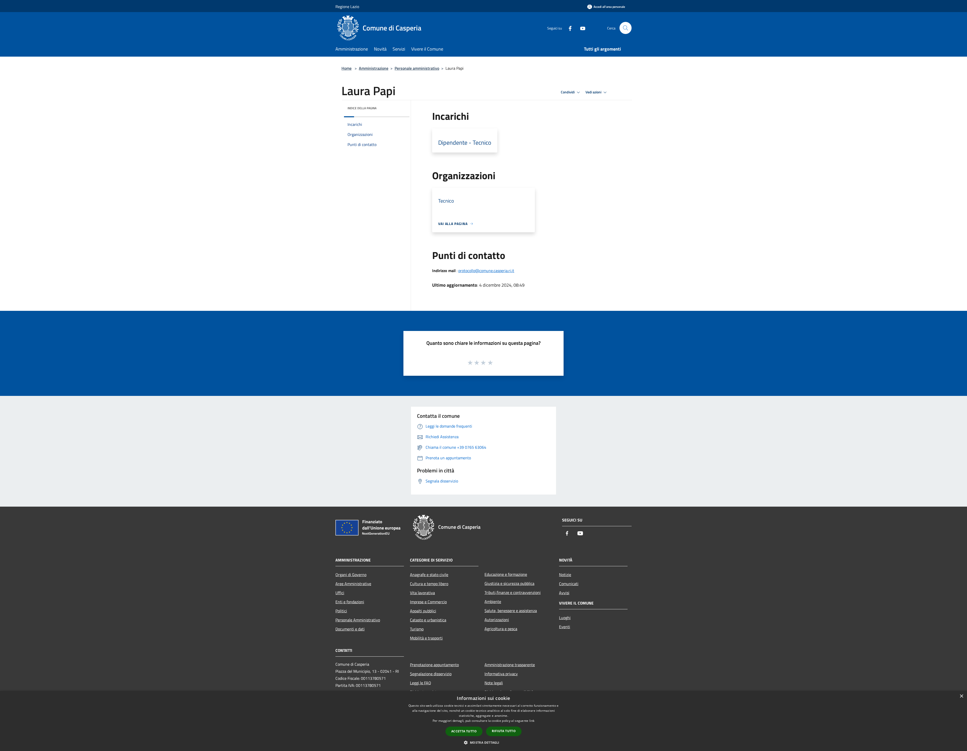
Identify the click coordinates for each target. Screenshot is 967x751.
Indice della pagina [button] (362, 108)
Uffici (339, 593)
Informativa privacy (501, 674)
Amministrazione (373, 68)
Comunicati (568, 584)
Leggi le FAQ (420, 683)
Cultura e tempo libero (429, 584)
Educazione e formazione (506, 574)
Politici (341, 611)
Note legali (494, 683)
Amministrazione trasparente (510, 665)
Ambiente (493, 601)
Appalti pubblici (423, 611)
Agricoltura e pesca (501, 629)
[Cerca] (625, 28)
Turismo (417, 629)
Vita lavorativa (422, 593)
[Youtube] (581, 27)
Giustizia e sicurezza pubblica (509, 583)
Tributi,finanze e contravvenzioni (513, 592)
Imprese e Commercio (428, 602)
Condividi (568, 92)
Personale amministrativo (417, 68)
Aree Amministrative (353, 584)
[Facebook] (568, 27)
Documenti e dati (350, 629)
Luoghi (565, 618)
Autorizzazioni (497, 620)
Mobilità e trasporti (426, 638)
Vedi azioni (593, 92)
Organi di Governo (350, 575)
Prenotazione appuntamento (434, 665)
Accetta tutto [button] (464, 731)
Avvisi (564, 593)
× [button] (961, 696)
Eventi (564, 627)
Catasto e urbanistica (428, 620)
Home (346, 68)
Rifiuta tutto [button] (504, 731)
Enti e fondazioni (349, 602)
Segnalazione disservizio (431, 674)
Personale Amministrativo (357, 620)
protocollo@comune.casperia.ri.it (486, 271)
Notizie (565, 575)
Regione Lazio (347, 7)
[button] (483, 742)
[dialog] (483, 721)
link (531, 721)
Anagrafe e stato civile (429, 575)
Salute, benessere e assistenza (511, 611)
